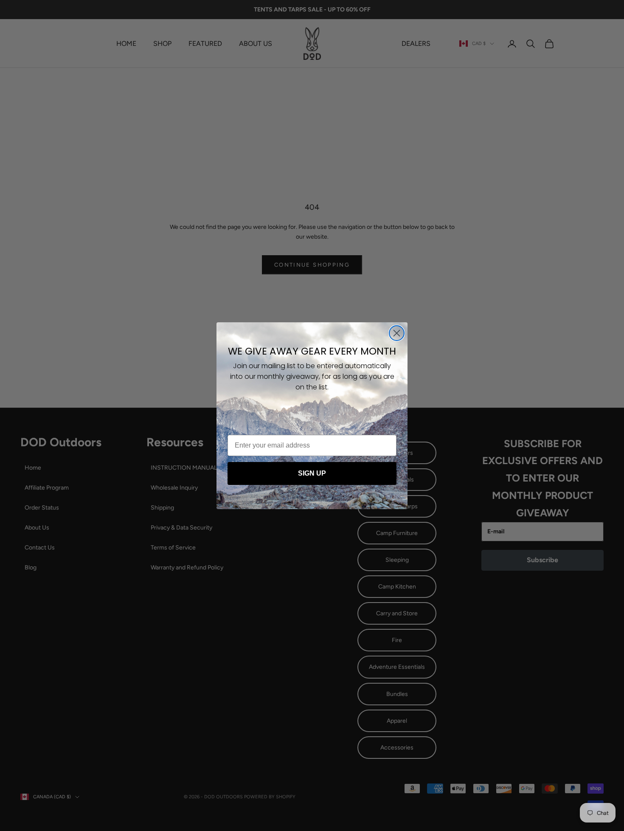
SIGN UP (312, 473)
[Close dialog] (396, 333)
